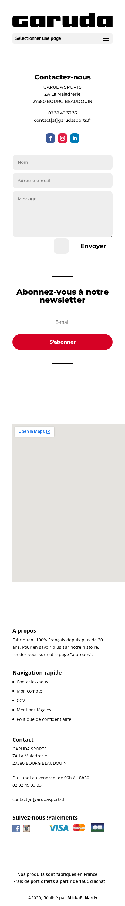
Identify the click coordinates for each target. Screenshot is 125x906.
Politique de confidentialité (44, 719)
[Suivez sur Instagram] (62, 138)
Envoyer (93, 246)
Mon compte (29, 691)
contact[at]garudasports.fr (39, 799)
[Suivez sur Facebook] (50, 138)
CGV (21, 700)
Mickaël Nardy (82, 898)
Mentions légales (34, 710)
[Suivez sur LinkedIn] (74, 138)
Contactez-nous (32, 682)
